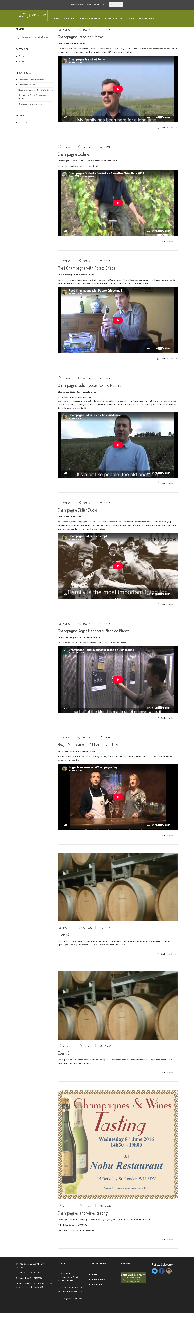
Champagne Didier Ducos (78, 510)
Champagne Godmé (73, 154)
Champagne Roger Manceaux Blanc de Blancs (93, 630)
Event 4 (63, 934)
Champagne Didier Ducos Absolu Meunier (90, 385)
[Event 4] (118, 887)
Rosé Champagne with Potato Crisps (86, 268)
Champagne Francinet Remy (80, 36)
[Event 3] (118, 1005)
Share (107, 29)
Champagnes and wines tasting (83, 1213)
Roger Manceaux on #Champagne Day (88, 744)
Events (67, 928)
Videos (66, 30)
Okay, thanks (116, 4)
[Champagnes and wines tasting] (118, 1144)
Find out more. (99, 4)
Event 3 (63, 1053)
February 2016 (24, 122)
